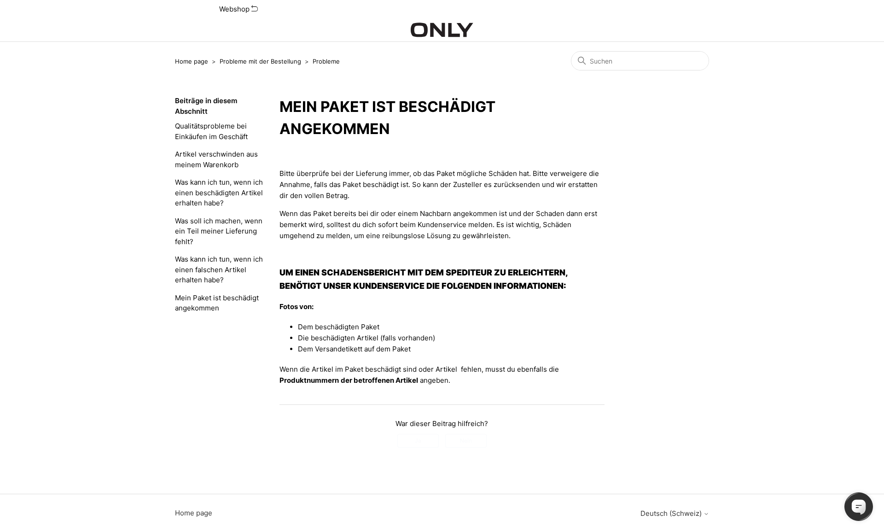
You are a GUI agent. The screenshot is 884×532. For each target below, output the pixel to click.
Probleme (326, 61)
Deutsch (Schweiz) (672, 513)
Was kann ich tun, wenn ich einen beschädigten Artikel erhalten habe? (219, 192)
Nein (466, 440)
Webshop (235, 9)
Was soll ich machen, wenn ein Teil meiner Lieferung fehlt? (218, 231)
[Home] (442, 30)
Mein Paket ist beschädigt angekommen (217, 303)
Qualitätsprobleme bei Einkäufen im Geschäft (211, 131)
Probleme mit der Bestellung (260, 61)
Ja (418, 440)
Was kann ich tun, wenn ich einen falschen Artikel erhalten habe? (219, 269)
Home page (191, 61)
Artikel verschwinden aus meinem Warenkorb (216, 159)
